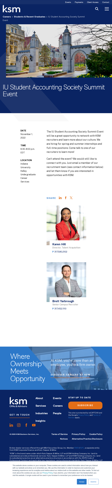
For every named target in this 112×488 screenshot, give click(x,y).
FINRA (76, 448)
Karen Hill (59, 244)
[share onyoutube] (34, 425)
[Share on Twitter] (72, 198)
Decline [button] (93, 481)
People (57, 413)
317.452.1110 (60, 308)
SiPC (82, 448)
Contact (105, 2)
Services (41, 406)
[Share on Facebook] (67, 198)
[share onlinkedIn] (11, 425)
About (39, 398)
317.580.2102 (60, 251)
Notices (64, 439)
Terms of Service (59, 434)
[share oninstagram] (18, 425)
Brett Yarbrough (63, 301)
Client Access (92, 2)
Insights (40, 421)
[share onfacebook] (26, 425)
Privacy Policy (47, 473)
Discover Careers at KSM (70, 374)
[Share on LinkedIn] (61, 198)
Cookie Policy (95, 434)
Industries (42, 413)
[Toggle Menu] (107, 9)
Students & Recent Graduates (29, 17)
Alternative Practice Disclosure (87, 439)
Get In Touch (20, 415)
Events (68, 2)
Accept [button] (81, 481)
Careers (7, 17)
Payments (79, 2)
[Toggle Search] (97, 9)
